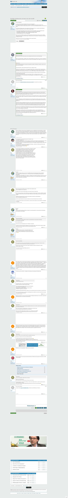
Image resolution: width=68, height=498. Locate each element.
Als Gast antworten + (13, 20)
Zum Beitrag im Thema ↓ (19, 78)
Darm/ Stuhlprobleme (16, 461)
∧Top (66, 497)
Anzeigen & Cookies (29, 493)
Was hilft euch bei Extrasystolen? (18, 463)
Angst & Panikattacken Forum (18, 485)
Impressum (22, 493)
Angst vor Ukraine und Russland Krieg (19, 480)
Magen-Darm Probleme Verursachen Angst (20, 478)
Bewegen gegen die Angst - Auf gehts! (19, 482)
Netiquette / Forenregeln (35, 493)
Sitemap (39, 493)
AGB (32, 493)
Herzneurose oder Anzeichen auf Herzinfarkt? (20, 474)
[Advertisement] (31, 255)
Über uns (20, 493)
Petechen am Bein (16, 469)
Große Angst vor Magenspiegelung (19, 467)
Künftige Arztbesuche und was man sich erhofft (22, 18)
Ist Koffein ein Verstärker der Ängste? (19, 465)
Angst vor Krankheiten (25, 485)
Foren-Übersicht (12, 485)
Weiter (45, 407)
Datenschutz (25, 493)
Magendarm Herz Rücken (17, 476)
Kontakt (18, 493)
